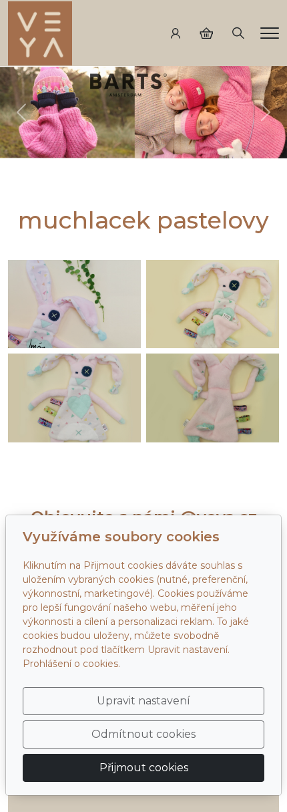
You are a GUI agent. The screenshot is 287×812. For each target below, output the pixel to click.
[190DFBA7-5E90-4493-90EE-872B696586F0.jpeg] (212, 398)
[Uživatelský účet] (176, 33)
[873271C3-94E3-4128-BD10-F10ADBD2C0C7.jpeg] (74, 304)
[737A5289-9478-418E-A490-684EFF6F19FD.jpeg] (74, 398)
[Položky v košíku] (206, 33)
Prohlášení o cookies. (71, 664)
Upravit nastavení (143, 700)
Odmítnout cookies (143, 734)
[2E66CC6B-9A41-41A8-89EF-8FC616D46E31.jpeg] (212, 304)
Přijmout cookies (143, 767)
